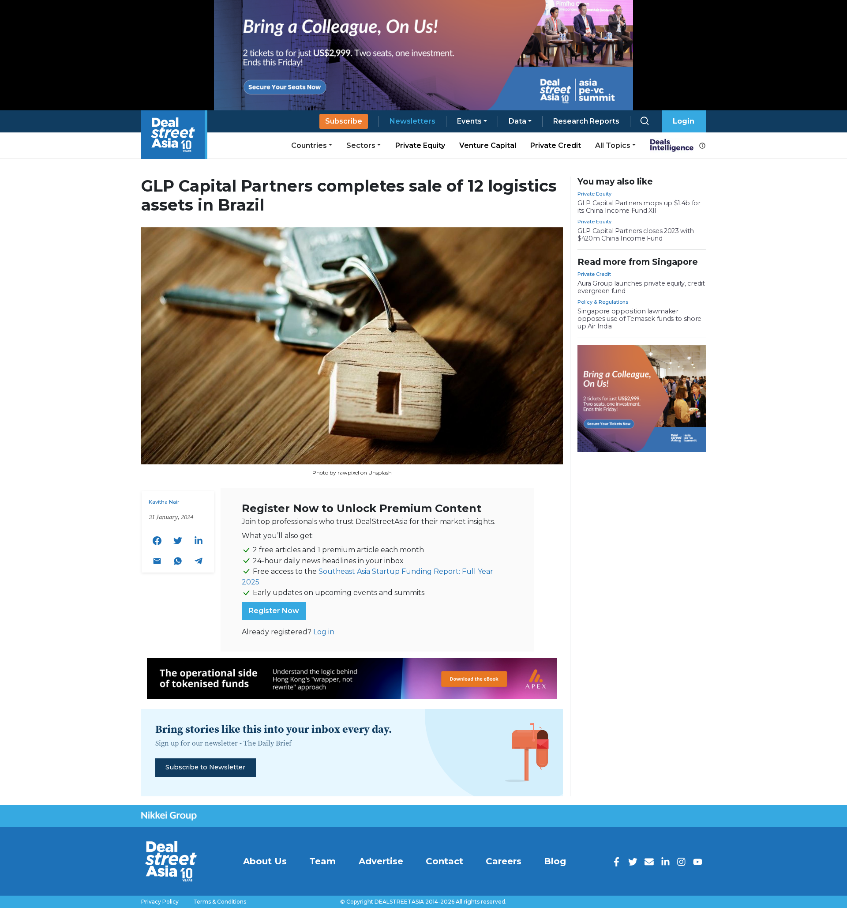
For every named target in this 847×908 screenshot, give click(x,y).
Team (322, 861)
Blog (555, 861)
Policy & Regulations (602, 302)
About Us (265, 861)
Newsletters (412, 121)
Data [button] (517, 121)
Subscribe (343, 121)
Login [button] (683, 121)
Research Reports (586, 121)
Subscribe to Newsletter (205, 767)
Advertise (381, 861)
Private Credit (555, 145)
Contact (444, 861)
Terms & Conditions (219, 901)
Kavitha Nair (164, 502)
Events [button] (469, 121)
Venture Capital (487, 145)
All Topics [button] (612, 145)
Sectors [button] (360, 145)
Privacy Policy (160, 901)
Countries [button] (309, 145)
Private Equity (420, 145)
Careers (503, 861)
